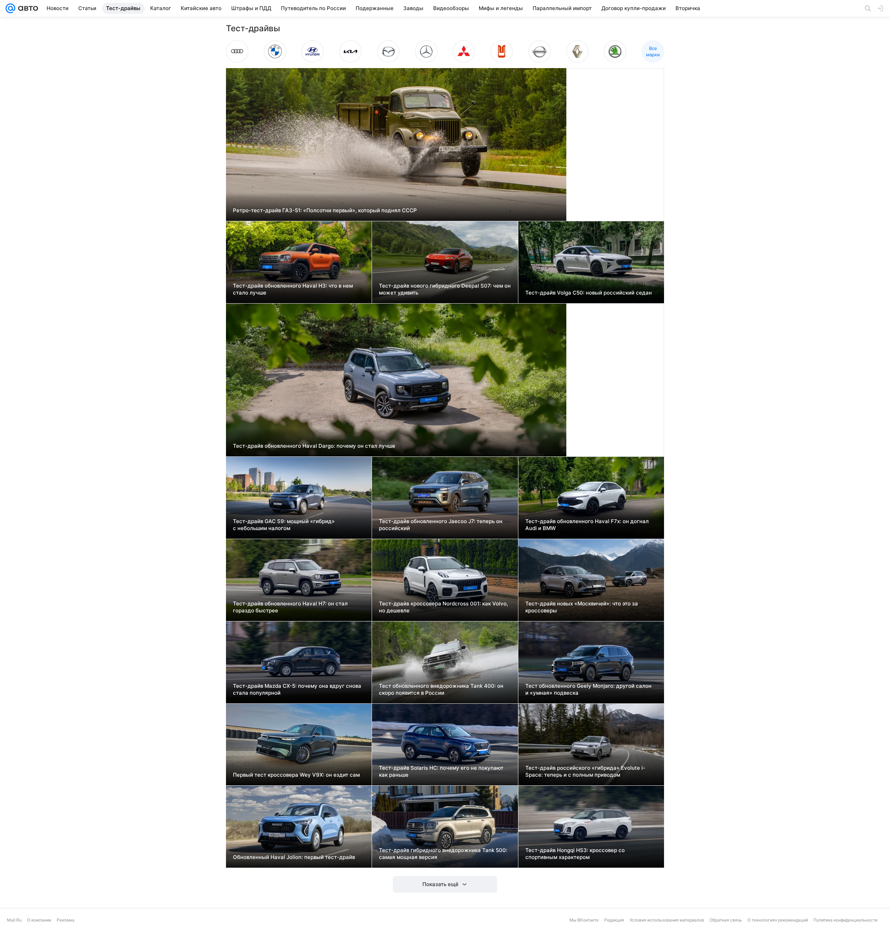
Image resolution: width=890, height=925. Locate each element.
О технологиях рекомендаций (777, 920)
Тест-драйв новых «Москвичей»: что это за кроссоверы (581, 607)
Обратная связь (726, 920)
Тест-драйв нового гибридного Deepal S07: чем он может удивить (445, 289)
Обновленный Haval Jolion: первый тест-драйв (294, 857)
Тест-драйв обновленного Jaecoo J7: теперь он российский (440, 524)
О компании (39, 920)
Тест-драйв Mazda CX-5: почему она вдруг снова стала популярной (297, 689)
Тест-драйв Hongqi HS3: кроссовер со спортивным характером (575, 853)
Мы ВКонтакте (584, 920)
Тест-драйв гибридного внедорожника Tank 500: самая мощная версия (443, 853)
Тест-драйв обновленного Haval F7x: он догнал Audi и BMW (587, 524)
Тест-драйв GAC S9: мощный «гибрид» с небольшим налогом (284, 524)
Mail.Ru (14, 920)
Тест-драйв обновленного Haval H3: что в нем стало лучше (293, 289)
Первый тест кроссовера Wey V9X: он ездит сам (296, 774)
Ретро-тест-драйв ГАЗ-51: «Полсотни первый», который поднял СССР (325, 210)
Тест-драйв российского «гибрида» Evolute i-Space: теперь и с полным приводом (585, 771)
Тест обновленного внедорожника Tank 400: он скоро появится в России (441, 689)
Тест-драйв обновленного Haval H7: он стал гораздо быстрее (290, 607)
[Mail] (10, 8)
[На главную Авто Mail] (26, 8)
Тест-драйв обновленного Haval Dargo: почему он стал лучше (314, 446)
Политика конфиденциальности (845, 920)
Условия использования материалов (667, 920)
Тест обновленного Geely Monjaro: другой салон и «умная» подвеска (588, 689)
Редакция (614, 920)
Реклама (65, 920)
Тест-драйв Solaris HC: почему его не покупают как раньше (441, 771)
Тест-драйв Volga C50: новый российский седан (588, 292)
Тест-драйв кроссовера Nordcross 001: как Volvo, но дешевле (443, 607)
